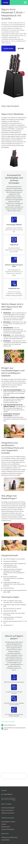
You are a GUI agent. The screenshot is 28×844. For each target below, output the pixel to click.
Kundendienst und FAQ (8, 821)
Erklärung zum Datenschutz (9, 837)
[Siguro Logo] (5, 2)
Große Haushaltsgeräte (8, 807)
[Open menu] (25, 2)
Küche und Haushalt (7, 810)
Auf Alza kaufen (8, 48)
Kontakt (3, 824)
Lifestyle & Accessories (7, 813)
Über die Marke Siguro (7, 829)
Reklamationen (5, 826)
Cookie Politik (5, 840)
